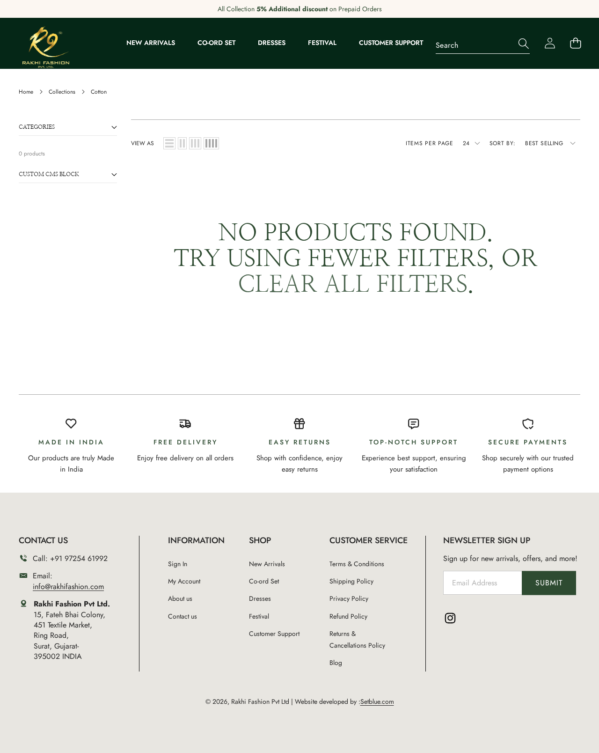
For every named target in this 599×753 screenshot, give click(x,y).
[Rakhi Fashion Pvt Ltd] (46, 47)
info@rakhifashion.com (68, 586)
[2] (182, 143)
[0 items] (575, 43)
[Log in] (549, 43)
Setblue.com (377, 701)
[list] (169, 143)
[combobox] (483, 43)
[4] (211, 143)
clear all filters (353, 285)
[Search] (518, 43)
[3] (195, 143)
